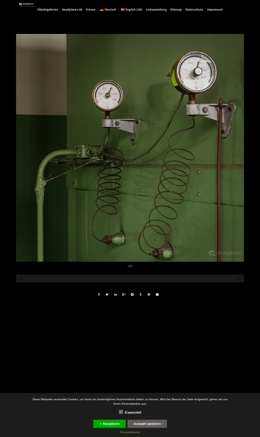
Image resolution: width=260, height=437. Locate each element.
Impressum (215, 9)
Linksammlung (156, 9)
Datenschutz (194, 9)
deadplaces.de (72, 9)
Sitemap (176, 9)
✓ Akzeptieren (109, 423)
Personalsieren (130, 432)
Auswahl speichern (147, 423)
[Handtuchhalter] (206, 278)
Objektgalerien (47, 9)
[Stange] (22, 278)
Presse (90, 9)
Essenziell (133, 412)
